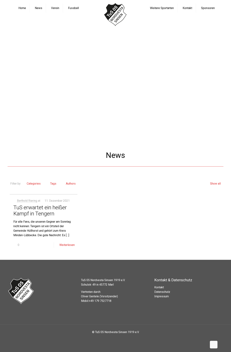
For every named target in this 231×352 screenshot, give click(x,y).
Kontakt (159, 287)
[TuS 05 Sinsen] (115, 15)
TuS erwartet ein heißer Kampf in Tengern (40, 210)
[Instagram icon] (118, 338)
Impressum (161, 296)
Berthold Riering (27, 200)
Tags (53, 183)
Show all (215, 183)
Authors (71, 183)
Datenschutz (162, 292)
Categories (34, 183)
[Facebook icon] (112, 338)
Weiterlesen (67, 245)
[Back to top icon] (213, 344)
